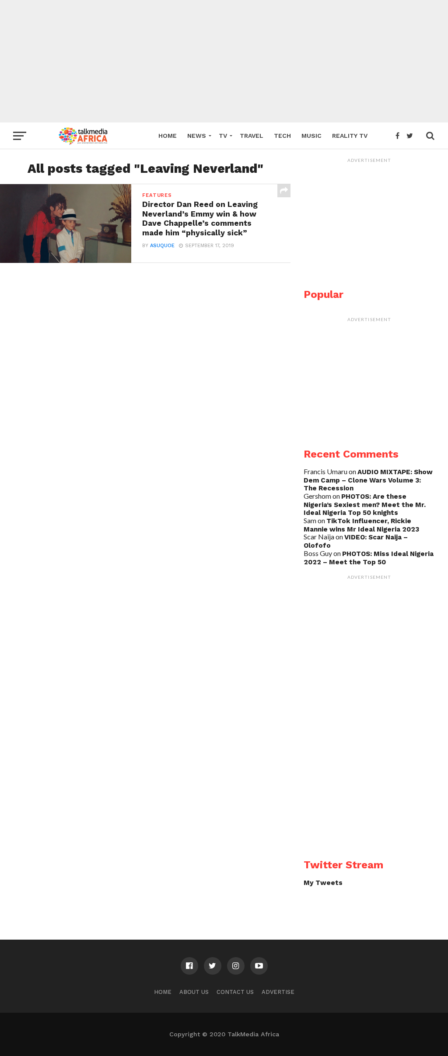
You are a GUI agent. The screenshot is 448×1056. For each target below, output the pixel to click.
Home (167, 135)
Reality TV (350, 135)
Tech (282, 135)
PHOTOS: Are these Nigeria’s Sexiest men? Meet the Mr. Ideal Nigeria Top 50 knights (365, 505)
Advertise (278, 992)
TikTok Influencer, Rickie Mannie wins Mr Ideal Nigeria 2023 (361, 525)
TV (223, 135)
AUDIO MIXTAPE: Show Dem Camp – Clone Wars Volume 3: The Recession (368, 480)
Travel (251, 135)
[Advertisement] (224, 61)
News (196, 135)
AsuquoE (162, 245)
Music (311, 135)
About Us (194, 992)
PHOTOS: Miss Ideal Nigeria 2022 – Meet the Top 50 (369, 558)
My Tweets (323, 883)
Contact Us (235, 992)
